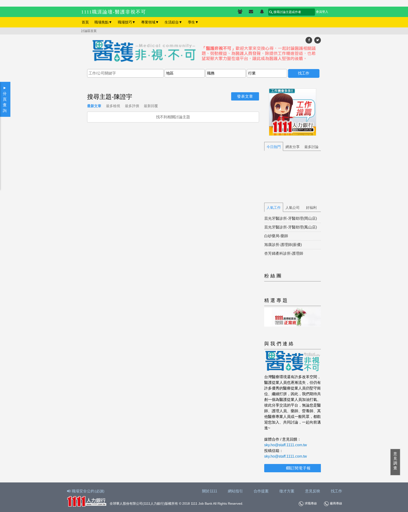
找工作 (336, 491)
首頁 (85, 22)
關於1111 (209, 491)
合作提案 (261, 491)
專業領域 (150, 22)
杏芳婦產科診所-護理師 (283, 253)
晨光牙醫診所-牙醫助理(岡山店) (290, 218)
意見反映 (312, 491)
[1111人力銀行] (86, 501)
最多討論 (311, 147)
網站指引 (235, 491)
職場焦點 (103, 22)
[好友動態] (261, 12)
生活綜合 (173, 22)
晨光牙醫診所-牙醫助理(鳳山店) (290, 227)
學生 (193, 22)
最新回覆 (151, 106)
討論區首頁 (89, 31)
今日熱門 (274, 147)
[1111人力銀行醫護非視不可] (204, 51)
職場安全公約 (88, 491)
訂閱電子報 (301, 468)
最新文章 (94, 106)
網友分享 (292, 147)
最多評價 (132, 106)
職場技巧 (127, 22)
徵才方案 (286, 491)
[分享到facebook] (309, 40)
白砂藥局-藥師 (276, 236)
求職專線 (311, 503)
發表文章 (245, 96)
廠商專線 (336, 503)
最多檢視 (113, 106)
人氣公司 (292, 208)
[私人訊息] (251, 12)
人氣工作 (274, 208)
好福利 (311, 208)
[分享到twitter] (317, 40)
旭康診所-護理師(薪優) (283, 245)
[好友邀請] (240, 12)
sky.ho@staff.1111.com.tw (285, 445)
